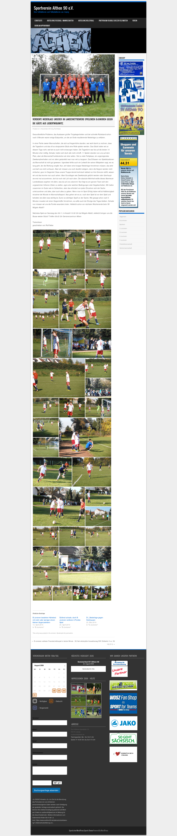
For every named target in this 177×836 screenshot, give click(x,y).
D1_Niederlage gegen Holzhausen (94, 618)
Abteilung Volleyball (86, 20)
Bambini (122, 224)
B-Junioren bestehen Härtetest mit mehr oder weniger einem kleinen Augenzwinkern (44, 620)
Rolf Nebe (57, 129)
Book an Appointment (42, 25)
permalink (69, 633)
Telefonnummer (37, 752)
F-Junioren (123, 240)
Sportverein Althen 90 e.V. (53, 8)
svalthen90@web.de (77, 734)
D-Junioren (123, 232)
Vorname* (35, 718)
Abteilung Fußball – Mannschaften (60, 20)
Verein (134, 20)
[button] (59, 249)
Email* (34, 741)
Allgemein (123, 216)
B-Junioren (52, 633)
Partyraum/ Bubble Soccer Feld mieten (113, 20)
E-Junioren (123, 236)
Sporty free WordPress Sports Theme (81, 830)
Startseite (38, 20)
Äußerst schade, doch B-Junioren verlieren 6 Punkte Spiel (69, 620)
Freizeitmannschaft (126, 244)
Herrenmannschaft (126, 248)
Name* (34, 729)
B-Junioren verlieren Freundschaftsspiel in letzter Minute (52, 641)
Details (34, 764)
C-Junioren (123, 228)
